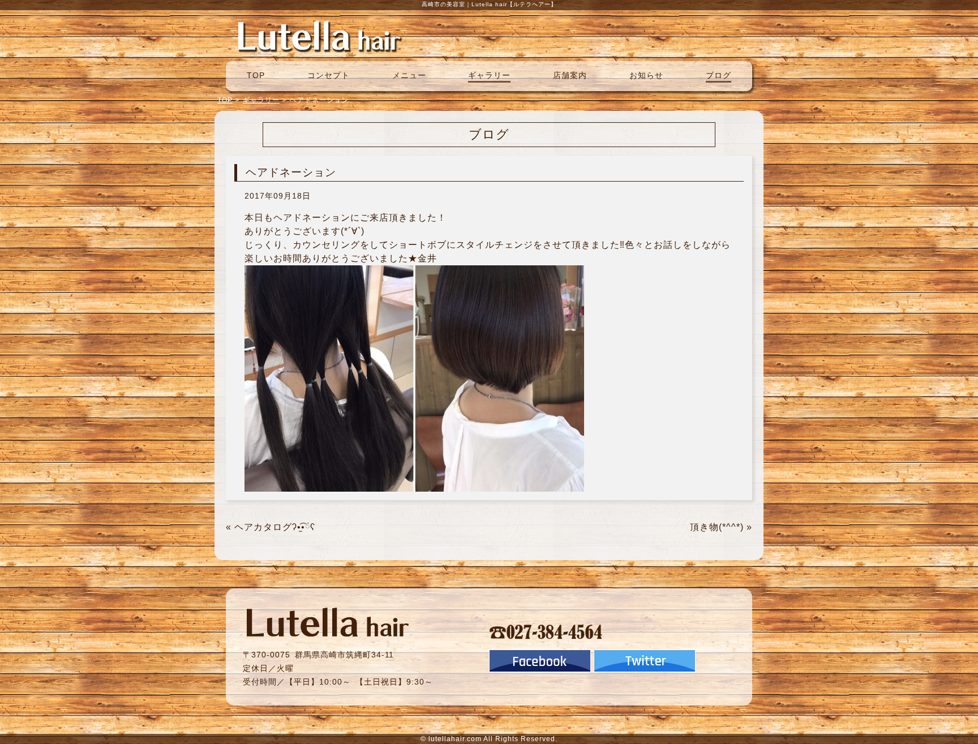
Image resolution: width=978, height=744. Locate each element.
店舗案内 (570, 75)
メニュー (409, 75)
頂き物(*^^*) (717, 527)
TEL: (546, 631)
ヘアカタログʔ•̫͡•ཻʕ (274, 527)
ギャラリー (489, 75)
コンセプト (328, 75)
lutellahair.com (455, 739)
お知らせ (646, 75)
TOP (256, 75)
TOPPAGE (319, 36)
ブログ (718, 75)
